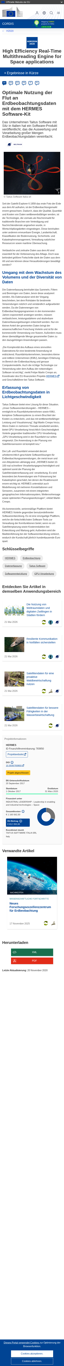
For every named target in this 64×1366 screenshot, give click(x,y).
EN (11, 83)
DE (4, 83)
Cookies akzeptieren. (32, 1353)
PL (37, 83)
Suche (51, 13)
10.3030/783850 (13, 765)
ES (17, 83)
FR (24, 83)
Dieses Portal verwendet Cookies (22, 1342)
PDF (34, 960)
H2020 (10, 31)
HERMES (52, 376)
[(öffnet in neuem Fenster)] (12, 12)
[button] (44, 13)
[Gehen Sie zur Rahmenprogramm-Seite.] (32, 42)
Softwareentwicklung (16, 573)
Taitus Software (37, 566)
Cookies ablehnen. (32, 1361)
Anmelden (37, 13)
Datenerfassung (13, 566)
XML (34, 952)
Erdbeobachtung (31, 558)
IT (30, 83)
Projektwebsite (15, 755)
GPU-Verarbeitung (44, 573)
